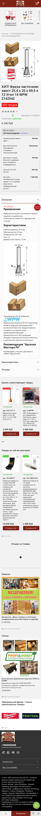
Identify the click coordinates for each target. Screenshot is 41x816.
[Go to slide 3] (5, 696)
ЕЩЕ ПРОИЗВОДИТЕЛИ (11, 36)
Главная (5, 33)
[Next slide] (37, 61)
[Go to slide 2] (13, 80)
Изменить (24, 133)
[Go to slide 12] (19, 696)
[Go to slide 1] (11, 80)
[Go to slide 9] (14, 696)
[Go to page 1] (2, 441)
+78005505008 (9, 745)
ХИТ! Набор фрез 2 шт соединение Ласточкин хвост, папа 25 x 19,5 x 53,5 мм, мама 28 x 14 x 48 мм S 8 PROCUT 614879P (30, 419)
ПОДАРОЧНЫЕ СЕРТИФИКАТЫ (10, 24)
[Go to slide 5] (8, 696)
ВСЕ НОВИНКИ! (27, 23)
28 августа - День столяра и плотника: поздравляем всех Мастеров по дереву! (20, 618)
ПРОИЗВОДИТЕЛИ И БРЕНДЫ (22, 33)
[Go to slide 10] (16, 696)
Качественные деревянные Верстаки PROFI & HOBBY (20, 680)
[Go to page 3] (5, 727)
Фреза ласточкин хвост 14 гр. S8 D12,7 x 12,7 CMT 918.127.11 (10, 416)
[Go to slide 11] (17, 696)
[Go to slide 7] (11, 696)
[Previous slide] (3, 61)
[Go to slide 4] (16, 80)
